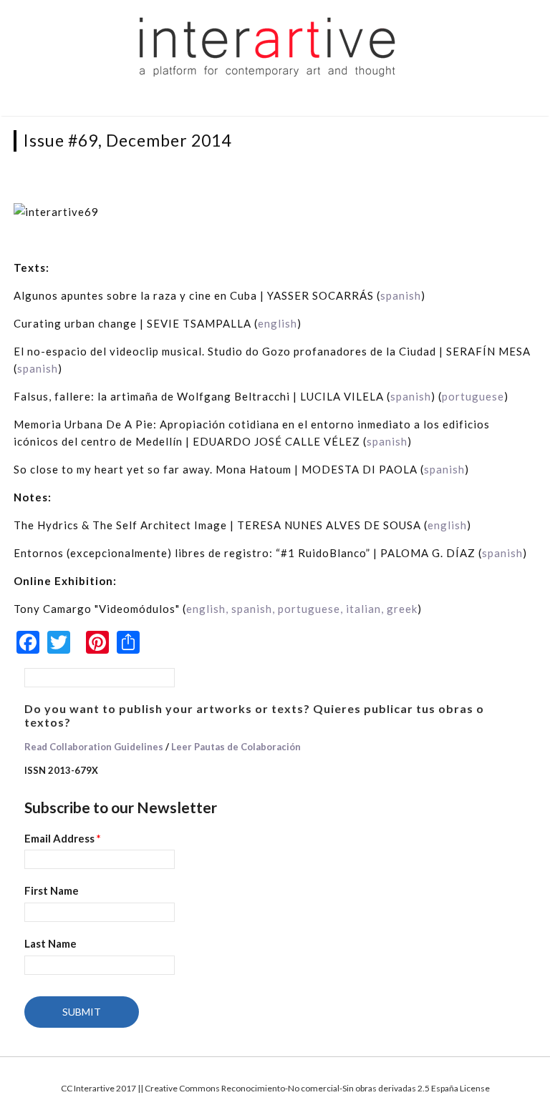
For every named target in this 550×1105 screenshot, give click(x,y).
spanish (400, 295)
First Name (51, 890)
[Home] (268, 45)
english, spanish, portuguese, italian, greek (302, 608)
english (277, 323)
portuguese (473, 396)
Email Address (62, 838)
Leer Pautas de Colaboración (236, 746)
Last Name (50, 943)
